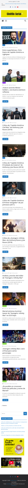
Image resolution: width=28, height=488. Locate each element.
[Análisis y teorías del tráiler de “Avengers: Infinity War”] (14, 263)
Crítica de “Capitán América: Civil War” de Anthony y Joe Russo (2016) (13, 127)
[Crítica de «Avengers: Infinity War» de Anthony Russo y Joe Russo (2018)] (14, 225)
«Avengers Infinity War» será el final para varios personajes (13, 351)
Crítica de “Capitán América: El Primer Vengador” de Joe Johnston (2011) (13, 202)
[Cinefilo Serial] (2, 20)
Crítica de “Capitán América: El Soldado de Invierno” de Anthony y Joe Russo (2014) (13, 165)
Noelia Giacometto (14, 47)
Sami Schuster (13, 85)
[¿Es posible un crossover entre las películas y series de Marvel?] (14, 374)
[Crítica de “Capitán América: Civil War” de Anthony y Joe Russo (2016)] (14, 113)
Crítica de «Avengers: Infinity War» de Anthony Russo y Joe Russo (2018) (13, 240)
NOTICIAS (4, 306)
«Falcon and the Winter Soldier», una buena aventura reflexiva (13, 90)
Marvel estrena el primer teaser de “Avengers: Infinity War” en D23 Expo (13, 313)
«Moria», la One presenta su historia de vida (11, 425)
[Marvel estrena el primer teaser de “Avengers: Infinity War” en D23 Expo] (14, 298)
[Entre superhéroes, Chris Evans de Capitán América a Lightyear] (14, 37)
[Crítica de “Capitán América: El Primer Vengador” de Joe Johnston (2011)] (14, 188)
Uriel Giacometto (14, 273)
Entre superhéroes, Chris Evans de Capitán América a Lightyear (13, 52)
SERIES (4, 82)
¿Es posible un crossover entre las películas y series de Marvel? (13, 388)
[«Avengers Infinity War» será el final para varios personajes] (14, 336)
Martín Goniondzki (13, 235)
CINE (4, 45)
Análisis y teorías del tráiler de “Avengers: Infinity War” (12, 276)
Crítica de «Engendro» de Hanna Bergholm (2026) (12, 435)
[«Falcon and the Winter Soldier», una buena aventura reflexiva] (14, 75)
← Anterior (4, 405)
